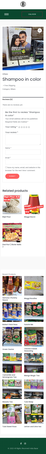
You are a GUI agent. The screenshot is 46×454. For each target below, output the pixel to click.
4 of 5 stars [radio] (26, 127)
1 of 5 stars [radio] (19, 127)
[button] (40, 30)
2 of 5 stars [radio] (22, 127)
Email (8, 158)
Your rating (11, 127)
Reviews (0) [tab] (7, 99)
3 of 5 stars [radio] (24, 127)
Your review (11, 132)
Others (5, 74)
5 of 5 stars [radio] (29, 127)
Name (8, 148)
